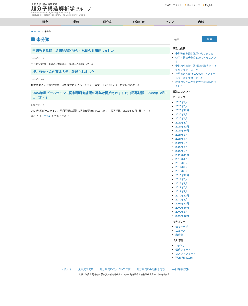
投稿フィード (183, 249)
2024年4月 (181, 138)
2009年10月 (182, 207)
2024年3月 (181, 142)
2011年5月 (181, 187)
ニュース (180, 230)
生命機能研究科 (180, 269)
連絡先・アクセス (173, 5)
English (209, 5)
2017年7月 (181, 167)
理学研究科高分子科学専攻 (115, 269)
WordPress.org (184, 257)
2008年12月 (182, 215)
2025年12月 (182, 110)
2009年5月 (181, 211)
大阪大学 (67, 269)
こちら (47, 116)
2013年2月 (181, 183)
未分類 (179, 234)
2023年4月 (181, 146)
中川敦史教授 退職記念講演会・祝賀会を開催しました (73, 50)
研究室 (107, 22)
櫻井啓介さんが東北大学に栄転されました (63, 71)
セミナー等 (181, 226)
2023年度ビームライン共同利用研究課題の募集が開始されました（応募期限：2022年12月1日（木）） (99, 95)
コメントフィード (185, 253)
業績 (76, 22)
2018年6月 (181, 163)
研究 (45, 22)
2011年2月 (181, 191)
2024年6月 (181, 134)
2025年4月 (181, 118)
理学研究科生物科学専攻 (151, 269)
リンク (169, 22)
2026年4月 (181, 102)
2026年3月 (181, 106)
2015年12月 (182, 175)
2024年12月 (182, 126)
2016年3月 (181, 171)
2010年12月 (182, 195)
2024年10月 (182, 130)
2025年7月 (181, 114)
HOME (36, 31)
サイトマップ (193, 5)
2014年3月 (181, 179)
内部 (201, 22)
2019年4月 (181, 159)
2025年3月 (181, 122)
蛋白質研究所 (85, 269)
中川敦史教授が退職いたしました (194, 53)
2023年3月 (181, 150)
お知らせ (139, 22)
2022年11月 (182, 155)
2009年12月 (182, 203)
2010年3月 (181, 199)
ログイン (180, 245)
